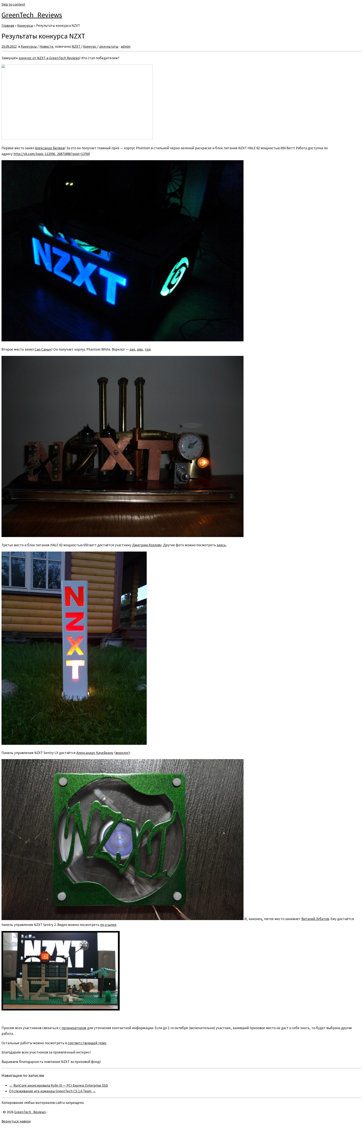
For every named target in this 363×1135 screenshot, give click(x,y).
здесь (221, 545)
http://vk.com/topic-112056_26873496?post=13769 (51, 154)
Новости (47, 46)
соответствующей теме (87, 1043)
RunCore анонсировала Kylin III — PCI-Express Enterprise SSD (58, 1085)
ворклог (122, 752)
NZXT (76, 46)
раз (132, 349)
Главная (8, 25)
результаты (109, 46)
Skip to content (13, 4)
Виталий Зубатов (315, 918)
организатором (74, 1028)
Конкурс (90, 46)
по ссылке (108, 924)
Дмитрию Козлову (147, 545)
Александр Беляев (49, 148)
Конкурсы (25, 25)
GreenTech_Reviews (32, 14)
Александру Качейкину (94, 752)
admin (125, 46)
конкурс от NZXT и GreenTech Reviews (49, 58)
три (147, 349)
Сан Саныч (43, 349)
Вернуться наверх (16, 1121)
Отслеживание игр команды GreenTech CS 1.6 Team (52, 1091)
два (140, 349)
